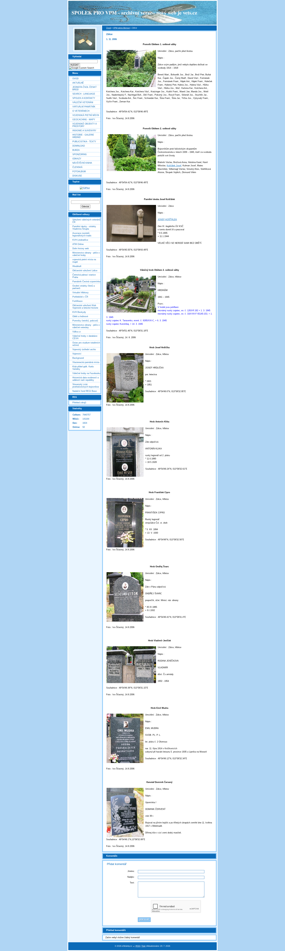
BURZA (76, 150)
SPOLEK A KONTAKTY (83, 98)
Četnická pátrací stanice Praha (84, 276)
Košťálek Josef (174, 165)
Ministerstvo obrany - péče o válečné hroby (86, 253)
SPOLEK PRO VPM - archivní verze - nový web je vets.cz (134, 12)
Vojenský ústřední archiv (84, 349)
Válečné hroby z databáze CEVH (84, 337)
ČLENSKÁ (77, 167)
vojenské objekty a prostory (84, 125)
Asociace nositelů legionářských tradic (82, 234)
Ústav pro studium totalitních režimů (86, 343)
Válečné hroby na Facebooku (86, 373)
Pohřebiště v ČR (80, 297)
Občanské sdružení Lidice (84, 270)
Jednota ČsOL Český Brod (84, 88)
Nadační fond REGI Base (84, 391)
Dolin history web (80, 248)
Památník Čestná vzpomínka (86, 281)
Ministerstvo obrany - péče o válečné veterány (86, 326)
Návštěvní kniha (82, 163)
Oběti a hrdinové (80, 316)
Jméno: (131, 871)
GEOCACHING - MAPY (83, 119)
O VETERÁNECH (80, 111)
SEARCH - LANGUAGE (83, 94)
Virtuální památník (83, 106)
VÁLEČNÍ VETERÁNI (82, 102)
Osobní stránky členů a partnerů (83, 287)
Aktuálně (78, 83)
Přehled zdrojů (79, 402)
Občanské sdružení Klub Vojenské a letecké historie (85, 306)
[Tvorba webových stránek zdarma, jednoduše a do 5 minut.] (134, 946)
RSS (138, 946)
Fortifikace (77, 301)
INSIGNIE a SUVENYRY (84, 130)
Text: (132, 882)
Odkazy (76, 158)
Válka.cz (76, 331)
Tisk (143, 946)
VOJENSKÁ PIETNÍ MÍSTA (85, 115)
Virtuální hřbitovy (80, 292)
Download (78, 146)
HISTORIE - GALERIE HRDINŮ (83, 136)
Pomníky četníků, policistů (85, 320)
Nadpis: (131, 877)
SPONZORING (79, 154)
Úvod (75, 78)
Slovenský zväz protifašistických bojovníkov (85, 385)
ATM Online (78, 244)
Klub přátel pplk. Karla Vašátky (83, 367)
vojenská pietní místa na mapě (84, 260)
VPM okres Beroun (121, 28)
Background (78, 358)
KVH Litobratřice (80, 240)
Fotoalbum (79, 171)
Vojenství (76, 353)
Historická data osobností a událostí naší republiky (85, 378)
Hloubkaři (76, 266)
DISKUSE (77, 176)
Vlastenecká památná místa (85, 362)
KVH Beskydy (79, 312)
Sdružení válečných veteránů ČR (86, 220)
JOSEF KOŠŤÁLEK (167, 219)
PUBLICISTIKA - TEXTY (84, 141)
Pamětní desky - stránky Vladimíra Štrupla (84, 227)
